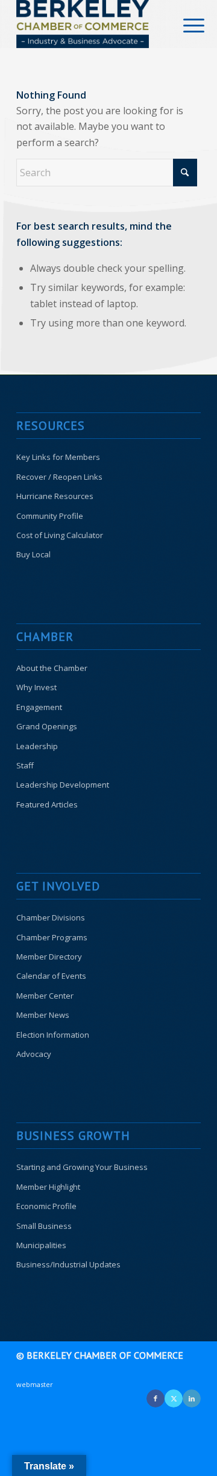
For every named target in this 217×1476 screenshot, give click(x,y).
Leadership (37, 746)
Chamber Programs (51, 937)
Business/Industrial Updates (68, 1264)
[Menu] (184, 25)
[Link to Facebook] (155, 1398)
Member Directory (49, 956)
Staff (25, 765)
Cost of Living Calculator (59, 535)
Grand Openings (46, 726)
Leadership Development (62, 784)
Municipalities (41, 1245)
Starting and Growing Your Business (82, 1167)
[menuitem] (184, 25)
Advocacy (33, 1054)
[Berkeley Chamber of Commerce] (90, 24)
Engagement (39, 707)
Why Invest (36, 687)
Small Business (44, 1225)
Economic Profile (46, 1206)
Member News (42, 1014)
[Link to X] (174, 1398)
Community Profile (49, 515)
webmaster (34, 1384)
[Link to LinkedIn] (192, 1398)
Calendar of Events (51, 975)
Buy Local (33, 554)
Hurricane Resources (54, 496)
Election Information (52, 1034)
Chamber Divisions (50, 917)
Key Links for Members (58, 457)
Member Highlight (48, 1186)
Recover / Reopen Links (59, 476)
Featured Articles (47, 804)
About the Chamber (51, 668)
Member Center (45, 995)
